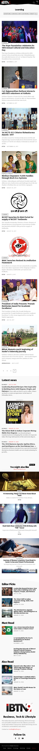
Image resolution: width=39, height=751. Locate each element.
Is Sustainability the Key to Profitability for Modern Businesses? (23, 639)
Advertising (7, 13)
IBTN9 (3, 61)
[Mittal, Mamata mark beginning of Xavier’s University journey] (19, 336)
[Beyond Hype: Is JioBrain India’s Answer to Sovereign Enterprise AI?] (7, 680)
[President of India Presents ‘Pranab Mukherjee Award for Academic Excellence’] (19, 290)
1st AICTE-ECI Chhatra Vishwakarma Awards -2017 (18, 133)
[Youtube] (23, 738)
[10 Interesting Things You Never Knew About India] (19, 481)
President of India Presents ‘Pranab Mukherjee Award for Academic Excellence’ (18, 306)
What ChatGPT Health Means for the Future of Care (25, 688)
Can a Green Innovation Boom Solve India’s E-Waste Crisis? (24, 628)
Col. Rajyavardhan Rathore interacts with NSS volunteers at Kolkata (18, 92)
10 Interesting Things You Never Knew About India (19, 494)
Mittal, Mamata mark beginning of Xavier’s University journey (17, 350)
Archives (15, 13)
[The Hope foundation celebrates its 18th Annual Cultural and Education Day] (19, 32)
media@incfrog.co (15, 729)
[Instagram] (19, 738)
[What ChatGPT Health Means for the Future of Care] (7, 691)
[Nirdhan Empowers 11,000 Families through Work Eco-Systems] (19, 162)
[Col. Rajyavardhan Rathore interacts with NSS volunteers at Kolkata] (19, 77)
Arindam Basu (6, 363)
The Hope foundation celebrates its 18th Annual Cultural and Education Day (18, 47)
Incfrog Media (6, 745)
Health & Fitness (7, 173)
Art (20, 13)
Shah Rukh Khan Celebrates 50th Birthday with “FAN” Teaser (19, 527)
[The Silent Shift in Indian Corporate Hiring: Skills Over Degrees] (7, 602)
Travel (19, 491)
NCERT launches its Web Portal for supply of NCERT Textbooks (17, 218)
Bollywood (19, 523)
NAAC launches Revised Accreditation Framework (19, 261)
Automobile (25, 13)
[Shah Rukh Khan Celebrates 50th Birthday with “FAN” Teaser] (19, 513)
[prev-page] (3, 370)
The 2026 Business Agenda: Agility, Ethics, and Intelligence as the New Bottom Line (25, 611)
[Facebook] (15, 738)
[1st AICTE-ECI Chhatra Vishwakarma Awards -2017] (19, 119)
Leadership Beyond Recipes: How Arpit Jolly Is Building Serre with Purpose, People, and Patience (19, 389)
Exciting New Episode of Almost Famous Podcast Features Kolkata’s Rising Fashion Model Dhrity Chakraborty (25, 651)
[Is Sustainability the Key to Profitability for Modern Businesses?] (7, 641)
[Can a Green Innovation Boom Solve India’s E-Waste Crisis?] (7, 630)
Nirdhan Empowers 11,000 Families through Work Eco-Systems (17, 177)
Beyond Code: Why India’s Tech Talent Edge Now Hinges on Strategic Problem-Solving (24, 667)
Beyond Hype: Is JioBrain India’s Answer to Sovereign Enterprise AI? (25, 678)
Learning (5, 43)
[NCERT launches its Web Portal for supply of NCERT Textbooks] (19, 204)
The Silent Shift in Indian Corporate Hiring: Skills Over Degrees (23, 600)
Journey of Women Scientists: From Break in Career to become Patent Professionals (19, 561)
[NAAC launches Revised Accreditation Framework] (19, 247)
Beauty (32, 13)
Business (4, 384)
